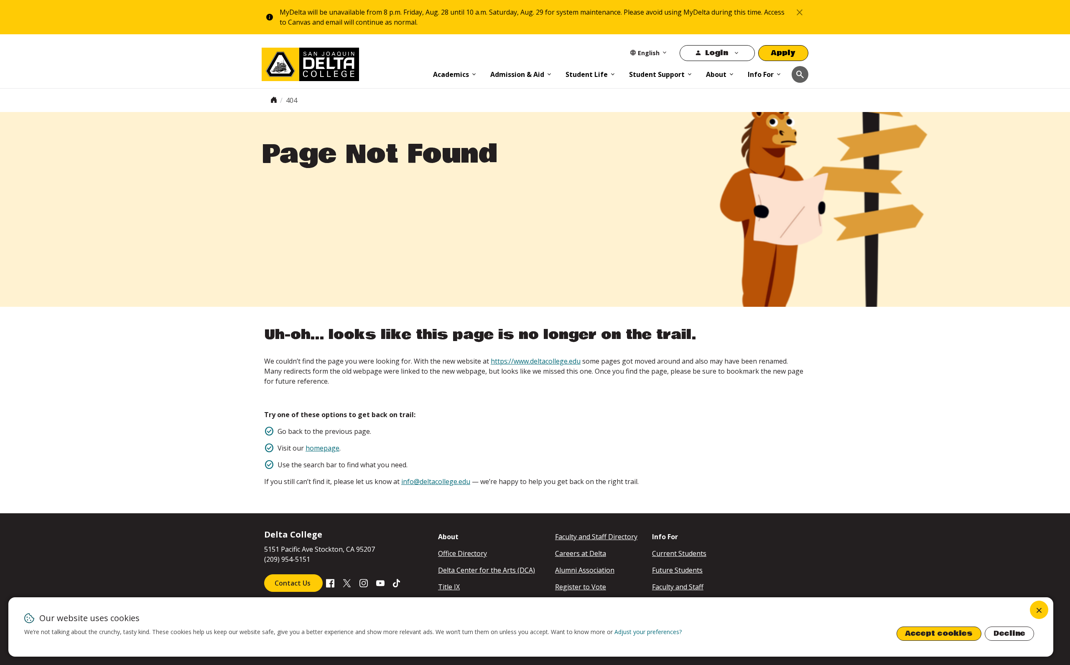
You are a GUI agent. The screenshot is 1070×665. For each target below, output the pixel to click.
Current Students (679, 553)
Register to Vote (580, 586)
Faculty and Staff (677, 586)
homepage (322, 448)
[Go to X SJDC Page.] (346, 582)
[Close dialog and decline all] (1039, 610)
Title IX (449, 586)
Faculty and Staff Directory (596, 536)
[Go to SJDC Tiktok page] (397, 582)
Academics (451, 74)
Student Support (657, 74)
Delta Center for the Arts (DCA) (486, 570)
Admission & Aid (517, 74)
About (716, 74)
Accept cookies (939, 633)
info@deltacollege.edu (435, 481)
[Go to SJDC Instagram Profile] (363, 582)
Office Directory (462, 553)
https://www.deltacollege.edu (536, 361)
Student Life (587, 74)
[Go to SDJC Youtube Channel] (380, 582)
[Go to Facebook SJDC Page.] (330, 582)
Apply (783, 53)
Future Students (677, 570)
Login (716, 53)
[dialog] (530, 627)
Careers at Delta (580, 553)
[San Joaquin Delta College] (343, 62)
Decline (1009, 633)
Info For (761, 74)
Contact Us (293, 583)
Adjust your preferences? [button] (648, 632)
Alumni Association (584, 570)
